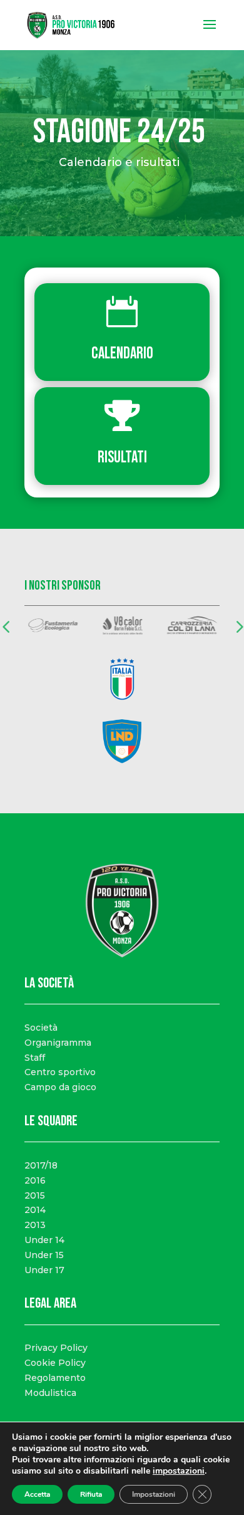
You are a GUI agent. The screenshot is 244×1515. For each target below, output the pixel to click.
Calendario (122, 353)
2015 (34, 1195)
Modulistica (50, 1392)
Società (41, 1027)
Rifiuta (91, 1494)
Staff (34, 1057)
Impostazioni (153, 1494)
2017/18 (41, 1165)
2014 (35, 1210)
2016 (35, 1180)
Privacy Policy (56, 1347)
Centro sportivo (60, 1072)
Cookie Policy (55, 1362)
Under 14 (44, 1240)
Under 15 (44, 1255)
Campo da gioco (60, 1087)
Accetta (37, 1494)
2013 (35, 1225)
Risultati (122, 457)
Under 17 (44, 1270)
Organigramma (57, 1042)
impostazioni (179, 1471)
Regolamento (55, 1377)
